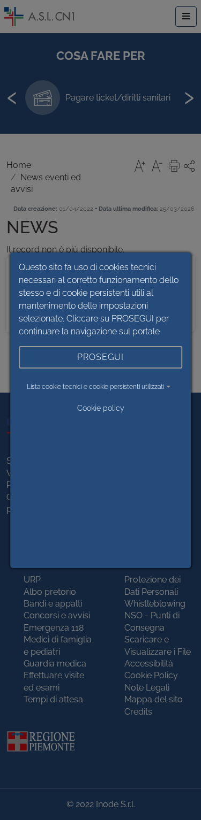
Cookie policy (100, 408)
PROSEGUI (100, 357)
